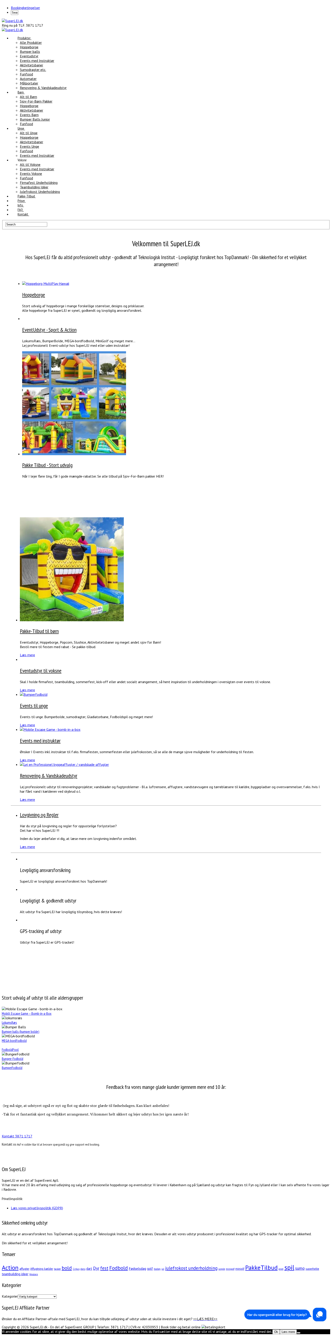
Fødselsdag (137, 1268)
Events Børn (29, 115)
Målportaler (29, 83)
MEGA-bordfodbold (14, 1040)
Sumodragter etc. (33, 69)
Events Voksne (31, 173)
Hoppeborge (29, 47)
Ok (276, 1332)
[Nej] (298, 1333)
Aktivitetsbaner (31, 65)
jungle (221, 1268)
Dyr (96, 1268)
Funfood (26, 74)
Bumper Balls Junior (35, 119)
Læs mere (27, 655)
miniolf (239, 1269)
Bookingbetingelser (25, 7)
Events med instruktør (40, 740)
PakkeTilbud (261, 1267)
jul (162, 1268)
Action (10, 1267)
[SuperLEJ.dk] (12, 21)
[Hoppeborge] (45, 283)
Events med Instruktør (37, 60)
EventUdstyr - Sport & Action (49, 329)
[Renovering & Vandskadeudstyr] (64, 764)
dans (82, 1268)
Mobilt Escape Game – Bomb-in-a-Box (26, 1013)
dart (89, 1268)
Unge (21, 128)
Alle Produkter (31, 42)
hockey (157, 1268)
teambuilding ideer (15, 1274)
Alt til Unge (28, 133)
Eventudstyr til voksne (40, 670)
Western (33, 1274)
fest (104, 1268)
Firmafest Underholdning (39, 182)
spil (289, 1267)
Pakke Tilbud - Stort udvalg (47, 465)
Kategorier (10, 1296)
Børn (21, 92)
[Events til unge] (33, 694)
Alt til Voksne (30, 164)
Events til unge (34, 705)
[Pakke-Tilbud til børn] (72, 620)
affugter (24, 1269)
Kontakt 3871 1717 (17, 1136)
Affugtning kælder (41, 1269)
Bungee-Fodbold (12, 1058)
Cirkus (76, 1268)
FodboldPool (10, 1049)
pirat (280, 1268)
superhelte (312, 1269)
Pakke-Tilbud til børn (39, 631)
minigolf (230, 1268)
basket (57, 1268)
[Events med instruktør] (50, 729)
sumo (300, 1268)
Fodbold (118, 1268)
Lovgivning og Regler (39, 814)
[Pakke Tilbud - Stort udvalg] (74, 454)
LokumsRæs (9, 1022)
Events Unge (29, 146)
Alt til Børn (28, 96)
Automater (28, 78)
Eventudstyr (29, 56)
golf (150, 1268)
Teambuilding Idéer (34, 187)
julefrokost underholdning (191, 1268)
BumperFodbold (12, 1067)
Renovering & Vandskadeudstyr (43, 87)
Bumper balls (30, 51)
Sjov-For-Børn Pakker (36, 101)
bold (67, 1268)
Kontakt (23, 214)
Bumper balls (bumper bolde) (20, 1031)
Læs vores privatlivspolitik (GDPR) (37, 1208)
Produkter (24, 38)
